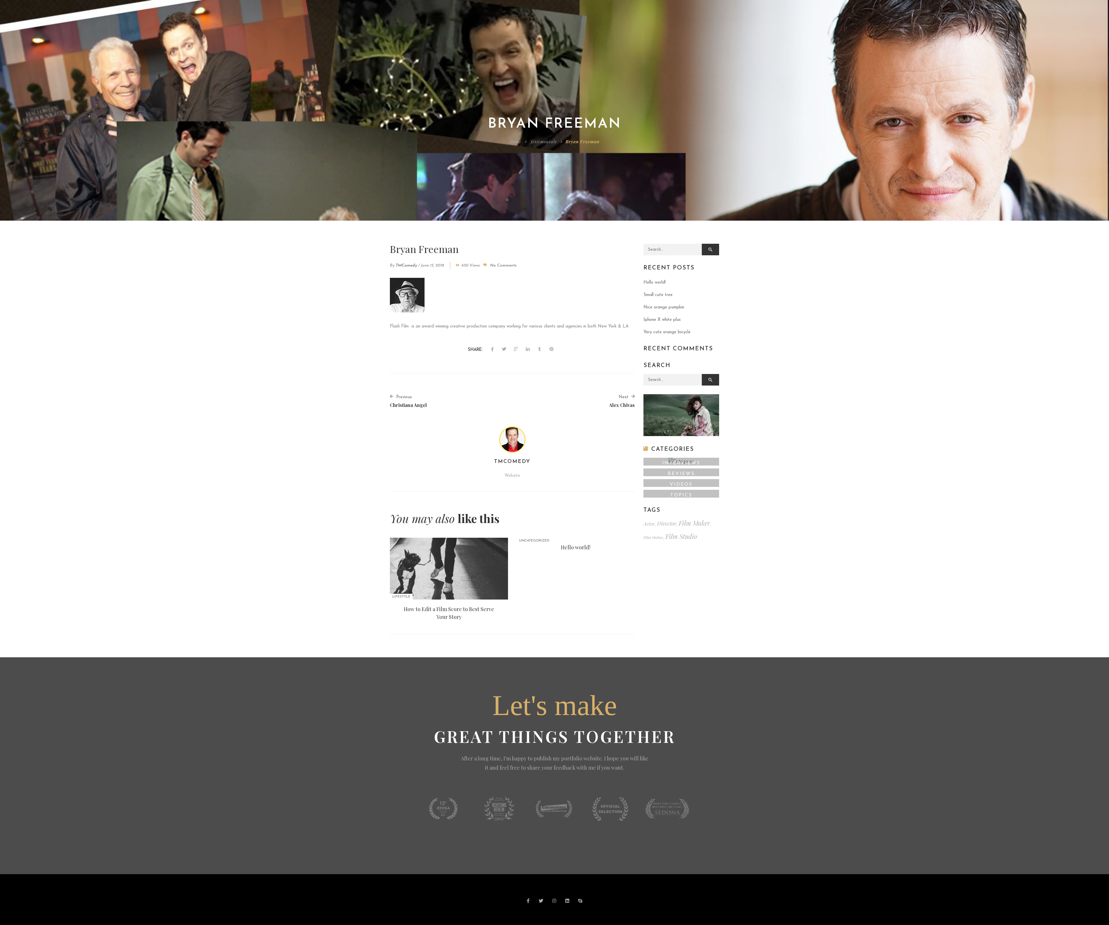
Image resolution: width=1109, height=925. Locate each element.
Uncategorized (534, 540)
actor (649, 523)
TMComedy (406, 265)
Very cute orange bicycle (667, 332)
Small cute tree (658, 295)
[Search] (710, 249)
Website (512, 476)
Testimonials (543, 141)
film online (653, 537)
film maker (694, 523)
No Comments (503, 265)
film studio (681, 536)
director (666, 523)
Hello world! (575, 547)
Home (515, 141)
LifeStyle (401, 596)
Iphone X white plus (662, 320)
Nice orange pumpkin (663, 307)
